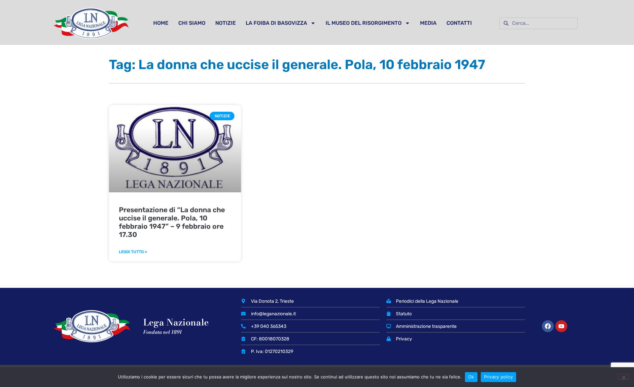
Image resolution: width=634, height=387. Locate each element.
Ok (471, 376)
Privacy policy (498, 376)
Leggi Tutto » (133, 252)
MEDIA (428, 23)
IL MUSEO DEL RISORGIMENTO (364, 23)
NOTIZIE (225, 23)
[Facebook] (548, 326)
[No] (623, 377)
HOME (160, 23)
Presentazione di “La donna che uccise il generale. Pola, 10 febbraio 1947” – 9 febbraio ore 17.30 (172, 222)
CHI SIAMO (191, 23)
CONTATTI (459, 23)
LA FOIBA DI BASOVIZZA (276, 23)
